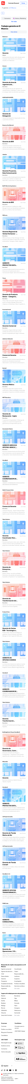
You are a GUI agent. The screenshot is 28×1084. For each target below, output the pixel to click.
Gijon (15, 1005)
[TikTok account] (2, 1070)
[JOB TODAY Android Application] (20, 1047)
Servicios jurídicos (19, 986)
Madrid (3, 996)
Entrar (23, 3)
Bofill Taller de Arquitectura (9, 186)
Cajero (16, 971)
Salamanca (17, 1010)
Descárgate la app (6, 1042)
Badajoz (3, 1003)
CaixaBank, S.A (6, 874)
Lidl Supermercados (7, 816)
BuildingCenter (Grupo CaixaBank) (11, 732)
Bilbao (16, 1000)
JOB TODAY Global (20, 1031)
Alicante (3, 1013)
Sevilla (3, 1000)
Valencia (3, 998)
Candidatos (4, 1035)
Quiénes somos (5, 1045)
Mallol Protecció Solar (8, 490)
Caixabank (5, 672)
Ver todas (14, 21)
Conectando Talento (7, 429)
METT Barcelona (6, 397)
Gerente (3, 978)
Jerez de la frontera (6, 1015)
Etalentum (5, 36)
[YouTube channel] (10, 1070)
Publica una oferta (6, 1029)
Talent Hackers (6, 519)
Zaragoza (17, 1008)
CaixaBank (5, 246)
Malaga (3, 1005)
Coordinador (18, 969)
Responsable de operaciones (5, 986)
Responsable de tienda (18, 974)
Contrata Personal (13, 3)
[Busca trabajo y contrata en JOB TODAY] (3, 3)
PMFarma (4, 215)
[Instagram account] (4, 1070)
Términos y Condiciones (7, 1078)
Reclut (4, 932)
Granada (16, 1003)
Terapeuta (4, 981)
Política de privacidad (6, 1077)
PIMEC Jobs (5, 903)
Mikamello (5, 761)
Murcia (3, 1008)
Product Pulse (6, 612)
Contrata (3, 1026)
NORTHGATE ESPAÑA (7, 97)
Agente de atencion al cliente (7, 971)
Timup (4, 278)
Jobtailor (4, 154)
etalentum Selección (7, 338)
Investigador (17, 981)
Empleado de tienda (6, 983)
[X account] (13, 1070)
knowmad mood (6, 309)
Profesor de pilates (19, 983)
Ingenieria (4, 988)
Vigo (15, 998)
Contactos (4, 1048)
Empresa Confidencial (8, 125)
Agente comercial (6, 969)
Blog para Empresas (6, 1032)
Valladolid (4, 1010)
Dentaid (4, 368)
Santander (17, 1013)
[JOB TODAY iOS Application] (19, 1043)
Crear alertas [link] (14, 32)
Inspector (17, 978)
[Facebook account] (7, 1070)
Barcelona (17, 996)
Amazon (4, 66)
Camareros (7, 18)
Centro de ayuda (6, 1051)
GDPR (16, 1078)
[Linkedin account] (16, 1070)
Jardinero (17, 976)
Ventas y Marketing (20, 18)
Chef (2, 974)
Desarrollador (5, 976)
